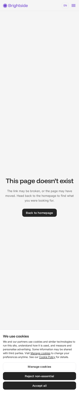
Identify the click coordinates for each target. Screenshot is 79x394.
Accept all (39, 385)
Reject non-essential (39, 376)
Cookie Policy (47, 357)
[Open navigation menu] (73, 5)
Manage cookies (40, 353)
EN (65, 5)
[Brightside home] (15, 5)
